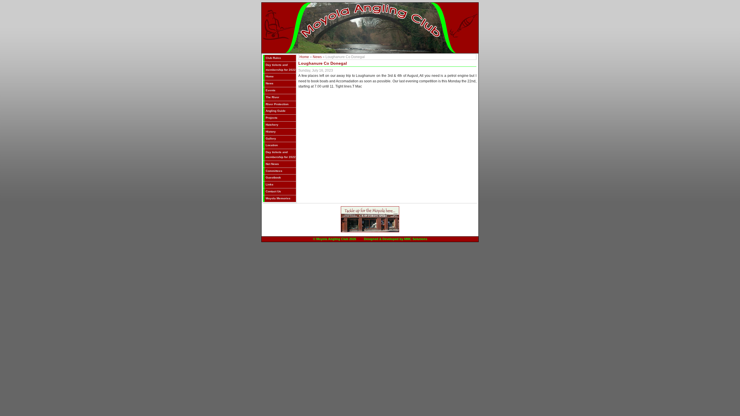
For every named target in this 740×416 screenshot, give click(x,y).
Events (270, 90)
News (269, 83)
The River (272, 97)
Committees (274, 170)
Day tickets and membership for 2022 (281, 67)
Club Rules (273, 58)
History (271, 131)
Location (272, 145)
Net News (272, 164)
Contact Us (273, 191)
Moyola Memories (278, 198)
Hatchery (272, 124)
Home (270, 76)
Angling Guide (276, 110)
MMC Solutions (415, 239)
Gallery (271, 138)
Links (269, 184)
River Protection (277, 104)
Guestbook (273, 177)
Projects (272, 117)
